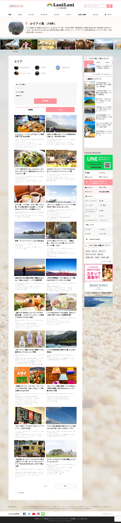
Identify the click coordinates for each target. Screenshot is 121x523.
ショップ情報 (37, 144)
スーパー (61, 179)
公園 (22, 289)
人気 (89, 251)
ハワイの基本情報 (51, 217)
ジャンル (95, 14)
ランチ (95, 251)
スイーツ (22, 326)
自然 (73, 144)
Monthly (107, 62)
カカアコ (24, 474)
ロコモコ (58, 324)
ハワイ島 (40, 215)
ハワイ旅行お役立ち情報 (63, 217)
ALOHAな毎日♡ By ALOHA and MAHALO (26, 396)
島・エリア (108, 14)
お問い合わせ (84, 518)
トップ (10, 51)
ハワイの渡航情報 (63, 358)
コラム (20, 14)
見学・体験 (106, 257)
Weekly (98, 62)
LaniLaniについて (38, 518)
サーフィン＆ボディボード (53, 214)
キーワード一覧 (106, 261)
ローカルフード (30, 147)
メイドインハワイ (19, 364)
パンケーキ (18, 147)
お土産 (61, 177)
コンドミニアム (19, 401)
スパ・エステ (89, 205)
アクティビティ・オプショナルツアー (56, 142)
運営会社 (46, 518)
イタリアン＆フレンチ (20, 398)
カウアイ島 (49, 144)
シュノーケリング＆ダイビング (55, 216)
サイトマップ (53, 518)
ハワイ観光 (56, 144)
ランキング (44, 14)
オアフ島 (28, 142)
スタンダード (18, 403)
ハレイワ (34, 145)
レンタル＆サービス (20, 404)
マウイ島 (68, 144)
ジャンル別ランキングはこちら (101, 74)
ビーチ (30, 288)
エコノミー (30, 398)
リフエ (21, 328)
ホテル (39, 247)
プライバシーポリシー (63, 518)
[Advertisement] (98, 143)
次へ (65, 486)
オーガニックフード (20, 142)
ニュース (31, 14)
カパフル (56, 179)
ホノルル (62, 144)
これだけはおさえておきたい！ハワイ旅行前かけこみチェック (98, 182)
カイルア (66, 177)
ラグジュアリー (19, 248)
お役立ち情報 (82, 14)
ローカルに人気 (91, 254)
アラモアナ (49, 177)
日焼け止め (35, 364)
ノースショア (27, 145)
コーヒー (40, 325)
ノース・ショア (19, 145)
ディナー (103, 251)
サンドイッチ (29, 144)
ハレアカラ (18, 288)
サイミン (49, 322)
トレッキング (36, 286)
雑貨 (48, 180)
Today (89, 62)
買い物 (72, 179)
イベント (68, 14)
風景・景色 (90, 257)
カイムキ (34, 179)
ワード (37, 475)
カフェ (34, 142)
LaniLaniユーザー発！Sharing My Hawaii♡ (26, 323)
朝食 (98, 257)
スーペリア (33, 401)
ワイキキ (17, 183)
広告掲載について (75, 518)
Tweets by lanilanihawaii (92, 153)
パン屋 (23, 147)
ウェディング (103, 220)
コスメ (28, 359)
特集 (10, 14)
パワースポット (63, 251)
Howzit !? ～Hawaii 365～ (53, 286)
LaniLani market (94, 239)
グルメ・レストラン (20, 144)
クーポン (103, 187)
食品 (55, 180)
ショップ (56, 14)
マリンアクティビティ (52, 219)
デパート (23, 361)
